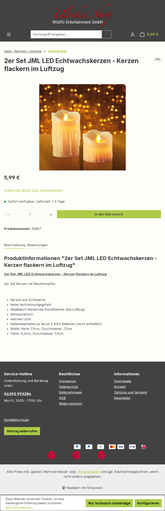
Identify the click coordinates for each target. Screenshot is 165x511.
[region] (82, 127)
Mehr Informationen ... (20, 507)
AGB (62, 398)
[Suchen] (106, 34)
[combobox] (66, 34)
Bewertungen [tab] (37, 245)
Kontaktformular (16, 420)
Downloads (122, 381)
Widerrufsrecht (70, 404)
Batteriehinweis (70, 392)
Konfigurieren (148, 503)
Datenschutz (68, 387)
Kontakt (120, 387)
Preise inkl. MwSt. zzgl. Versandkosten (33, 190)
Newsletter (122, 398)
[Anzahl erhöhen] (51, 214)
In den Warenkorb (109, 214)
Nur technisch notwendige (109, 503)
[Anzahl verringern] (8, 214)
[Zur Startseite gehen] (82, 15)
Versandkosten (88, 472)
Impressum (67, 381)
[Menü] (9, 34)
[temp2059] (82, 127)
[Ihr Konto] (132, 34)
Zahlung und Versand (130, 392)
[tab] (14, 245)
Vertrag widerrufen (22, 431)
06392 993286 (17, 394)
